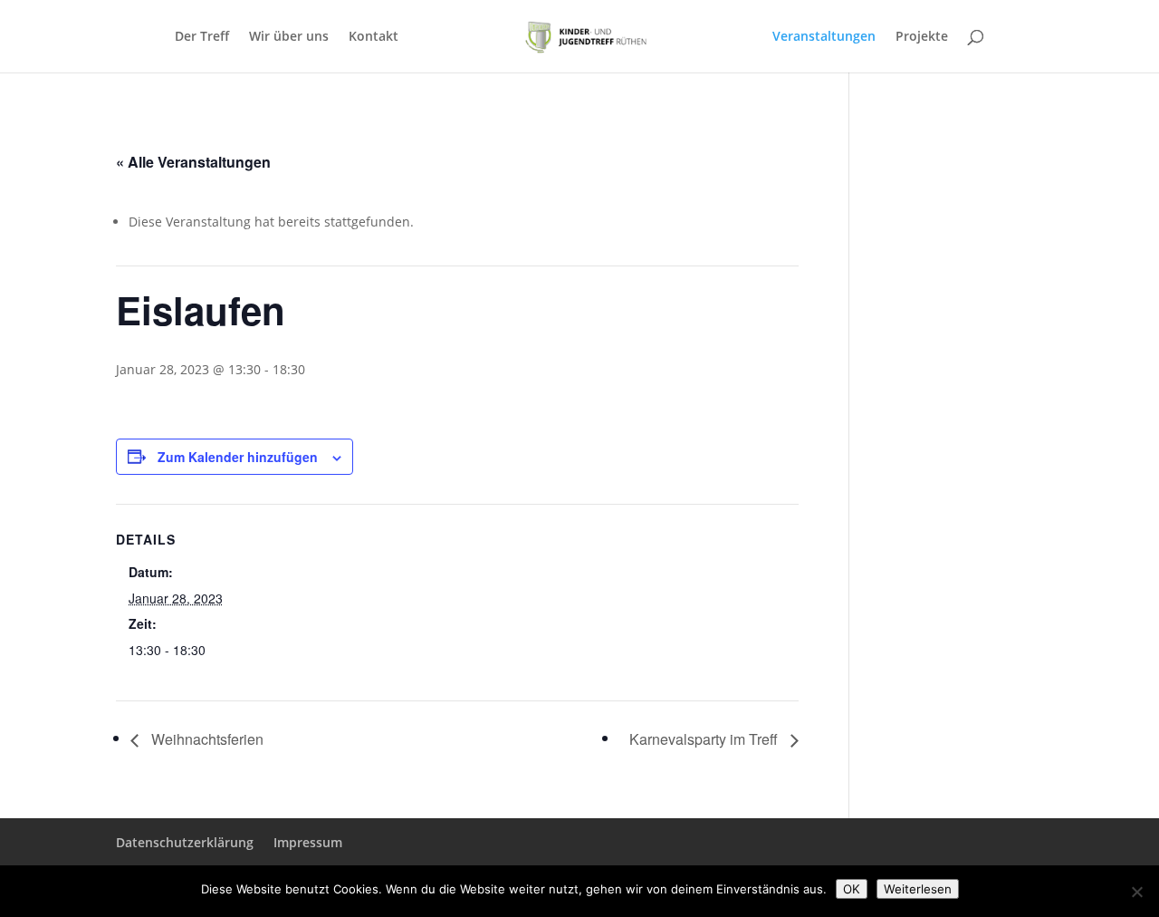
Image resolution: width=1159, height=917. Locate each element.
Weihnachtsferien (205, 739)
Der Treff (202, 37)
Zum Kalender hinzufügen (238, 457)
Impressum (307, 842)
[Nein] (1136, 892)
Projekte (922, 37)
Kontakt (373, 37)
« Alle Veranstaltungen (193, 161)
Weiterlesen (918, 889)
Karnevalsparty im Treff (705, 739)
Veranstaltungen (824, 37)
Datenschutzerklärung (185, 842)
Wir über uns (289, 37)
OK (851, 889)
